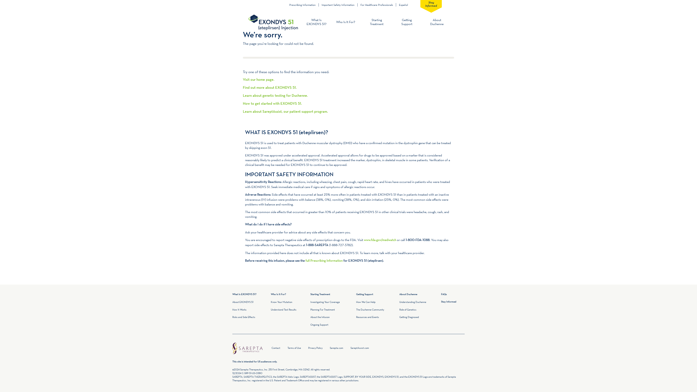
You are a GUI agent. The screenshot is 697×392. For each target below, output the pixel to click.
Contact (276, 348)
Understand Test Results (283, 309)
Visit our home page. (258, 79)
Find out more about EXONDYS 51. (270, 87)
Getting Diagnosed (409, 317)
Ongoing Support (319, 324)
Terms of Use (294, 348)
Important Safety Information (338, 5)
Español (403, 5)
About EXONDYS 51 (242, 302)
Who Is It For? (345, 22)
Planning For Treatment (322, 309)
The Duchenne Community (370, 309)
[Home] (273, 22)
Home (267, 349)
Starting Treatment (377, 22)
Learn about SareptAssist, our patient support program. (285, 111)
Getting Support (406, 22)
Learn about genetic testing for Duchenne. (275, 95)
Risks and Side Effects (243, 317)
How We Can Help (366, 302)
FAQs (444, 294)
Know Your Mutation (281, 302)
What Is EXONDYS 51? (316, 22)
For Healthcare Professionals (376, 5)
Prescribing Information (302, 5)
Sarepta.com (336, 348)
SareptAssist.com (359, 348)
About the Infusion (320, 317)
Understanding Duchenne (412, 302)
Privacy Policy (315, 348)
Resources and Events (367, 317)
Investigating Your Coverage (325, 302)
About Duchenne (437, 22)
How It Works (239, 309)
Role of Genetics (407, 309)
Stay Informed (431, 4)
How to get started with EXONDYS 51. (272, 103)
